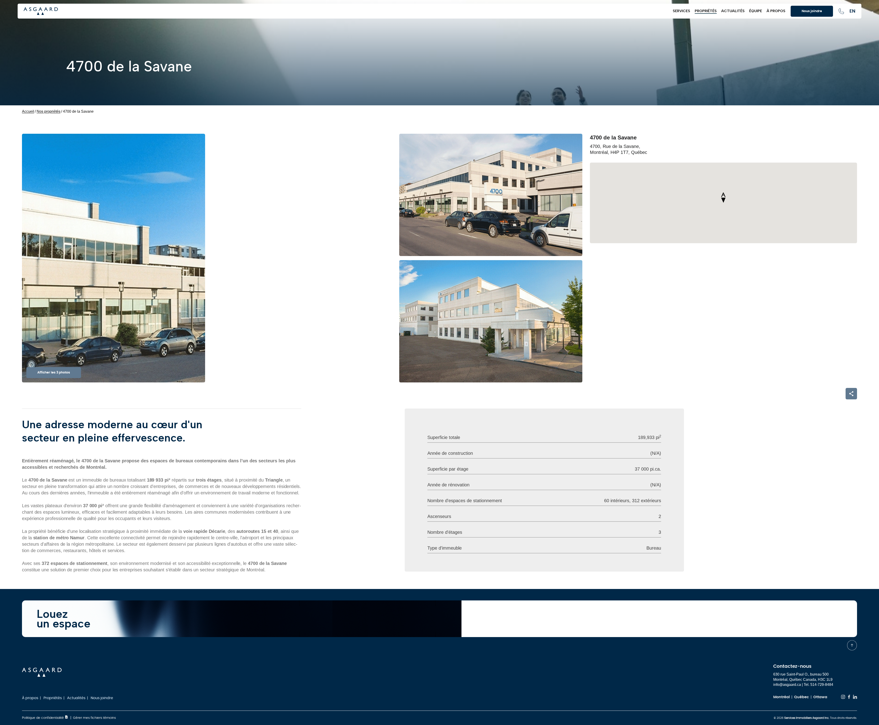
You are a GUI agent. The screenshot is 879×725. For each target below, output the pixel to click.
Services (681, 11)
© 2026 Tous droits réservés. (815, 718)
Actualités (733, 11)
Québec (801, 697)
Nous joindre (102, 698)
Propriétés (706, 11)
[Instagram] (843, 698)
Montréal (781, 697)
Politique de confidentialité (43, 718)
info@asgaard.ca (787, 685)
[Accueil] (346, 11)
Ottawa (820, 697)
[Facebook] (849, 698)
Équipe (755, 11)
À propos (776, 11)
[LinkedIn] (855, 698)
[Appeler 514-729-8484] (841, 11)
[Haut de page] (852, 645)
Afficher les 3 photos (53, 372)
